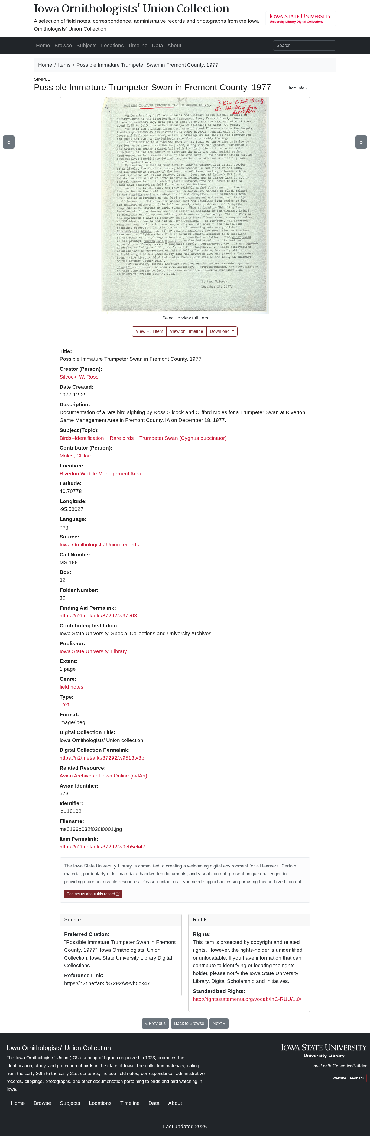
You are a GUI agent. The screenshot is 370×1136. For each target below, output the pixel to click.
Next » (219, 1023)
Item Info (297, 88)
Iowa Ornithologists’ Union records (99, 544)
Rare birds (122, 438)
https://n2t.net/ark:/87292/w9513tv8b (102, 758)
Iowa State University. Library (93, 651)
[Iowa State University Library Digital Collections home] (324, 1050)
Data (157, 45)
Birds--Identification (82, 438)
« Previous (155, 1023)
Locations (112, 45)
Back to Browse (189, 1023)
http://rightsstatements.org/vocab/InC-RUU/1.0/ (247, 999)
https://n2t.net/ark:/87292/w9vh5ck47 (102, 847)
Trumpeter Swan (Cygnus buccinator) (182, 438)
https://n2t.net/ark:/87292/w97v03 (98, 615)
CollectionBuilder (350, 1066)
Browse (63, 45)
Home (43, 45)
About (174, 45)
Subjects (86, 45)
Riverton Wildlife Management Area (100, 473)
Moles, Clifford (76, 456)
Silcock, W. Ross (79, 377)
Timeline (138, 45)
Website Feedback (348, 1078)
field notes (71, 687)
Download (220, 331)
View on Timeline (186, 331)
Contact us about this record (91, 894)
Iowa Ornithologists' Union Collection (131, 8)
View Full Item (149, 331)
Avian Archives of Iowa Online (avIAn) (103, 776)
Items (64, 65)
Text (64, 704)
